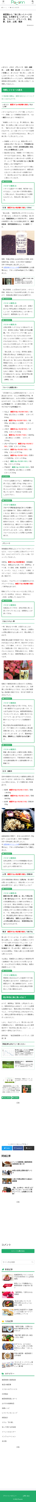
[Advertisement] (18, 45)
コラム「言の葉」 (8, 1422)
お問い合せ (26, 1496)
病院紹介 (5, 1417)
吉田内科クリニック (10, 267)
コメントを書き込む (18, 1251)
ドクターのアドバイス (9, 1389)
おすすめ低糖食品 (8, 1403)
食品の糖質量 (7, 1097)
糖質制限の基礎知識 (9, 1380)
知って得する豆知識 (9, 1427)
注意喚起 (16, 1097)
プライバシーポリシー (10, 1496)
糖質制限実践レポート (9, 1399)
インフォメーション (9, 1436)
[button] (29, 1148)
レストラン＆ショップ (9, 1413)
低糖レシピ (6, 1408)
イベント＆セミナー (9, 1432)
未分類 (4, 1441)
